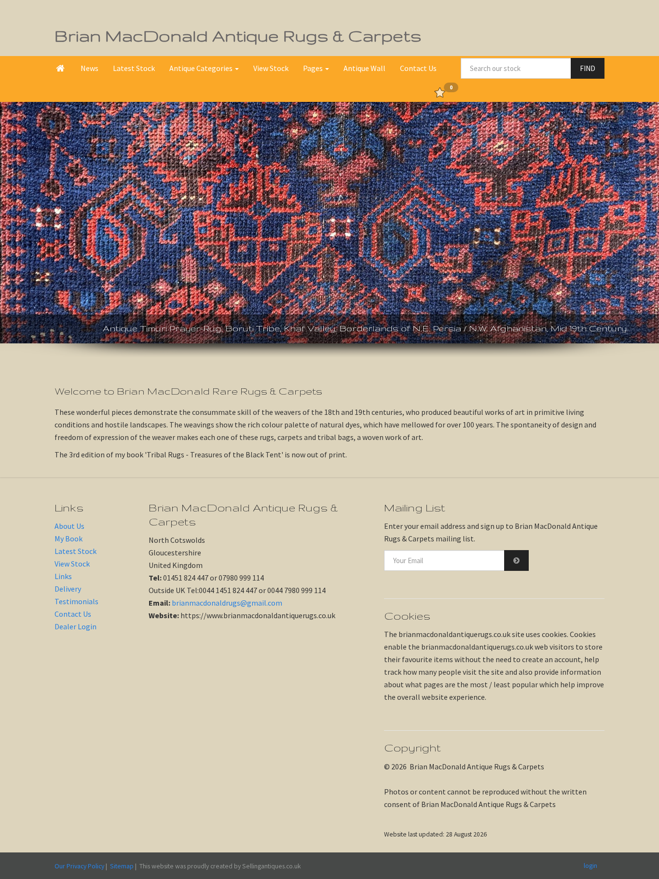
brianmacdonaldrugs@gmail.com (227, 603)
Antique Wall (364, 68)
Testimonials (76, 601)
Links (63, 576)
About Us (69, 526)
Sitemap (122, 866)
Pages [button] (313, 68)
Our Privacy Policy (79, 866)
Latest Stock (134, 68)
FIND (587, 68)
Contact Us (418, 68)
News (89, 68)
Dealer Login (75, 626)
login (590, 865)
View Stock (270, 68)
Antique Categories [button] (201, 68)
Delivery (68, 589)
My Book (68, 538)
